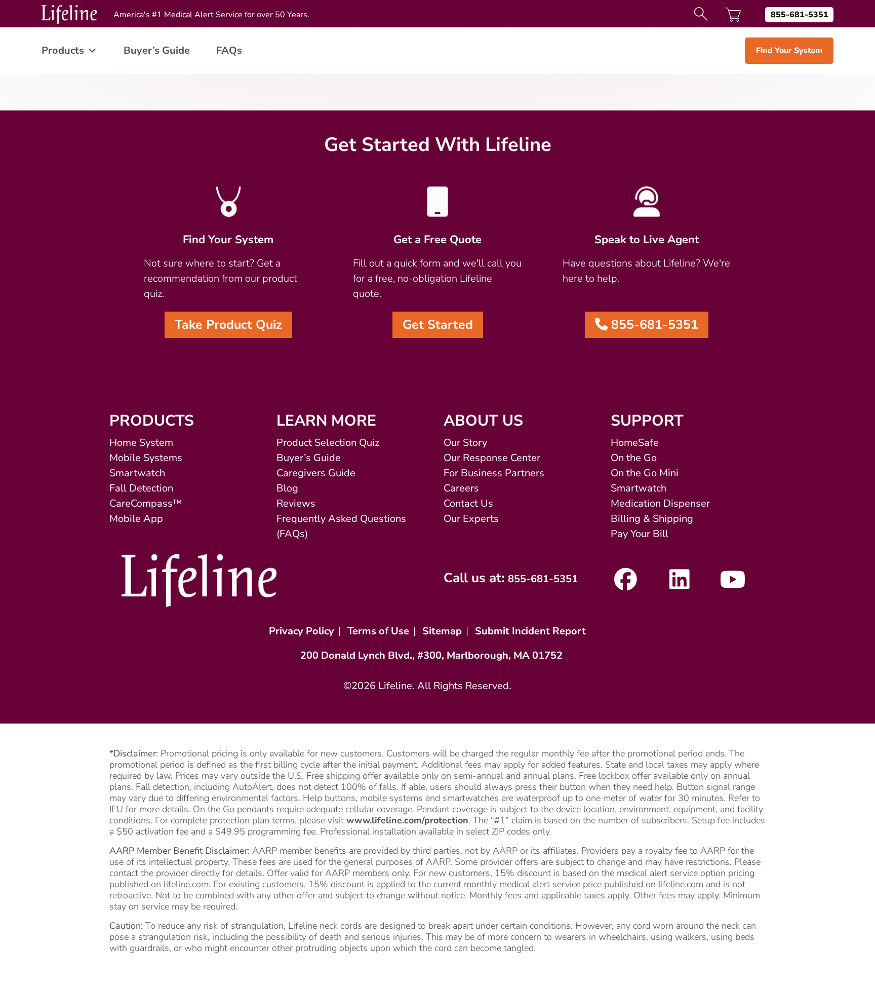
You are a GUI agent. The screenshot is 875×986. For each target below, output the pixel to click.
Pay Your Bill (639, 534)
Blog (287, 488)
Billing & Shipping (652, 518)
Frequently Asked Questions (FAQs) (341, 526)
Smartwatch (137, 473)
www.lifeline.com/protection (407, 820)
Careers (461, 488)
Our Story (465, 442)
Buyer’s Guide (157, 50)
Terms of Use (378, 631)
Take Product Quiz (228, 324)
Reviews (295, 503)
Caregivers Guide (315, 473)
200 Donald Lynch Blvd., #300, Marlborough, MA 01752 (431, 655)
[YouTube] (733, 584)
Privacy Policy (301, 631)
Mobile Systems (145, 458)
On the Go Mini (645, 473)
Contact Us (468, 503)
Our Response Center (492, 458)
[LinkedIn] (679, 584)
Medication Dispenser (660, 503)
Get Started (438, 324)
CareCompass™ (145, 503)
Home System (141, 442)
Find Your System (789, 50)
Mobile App (136, 518)
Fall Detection (141, 488)
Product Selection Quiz (327, 442)
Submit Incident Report (530, 631)
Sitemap (442, 631)
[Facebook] (625, 584)
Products (63, 50)
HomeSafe (635, 442)
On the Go (634, 458)
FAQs (229, 50)
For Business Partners (494, 473)
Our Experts (471, 518)
